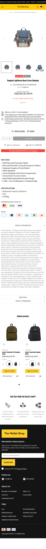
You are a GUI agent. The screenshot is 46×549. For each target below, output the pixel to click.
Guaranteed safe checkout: (11, 202)
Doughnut (25, 87)
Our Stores (27, 495)
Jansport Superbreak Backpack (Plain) (33, 353)
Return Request (29, 509)
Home (10, 12)
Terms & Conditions (9, 516)
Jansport (5, 350)
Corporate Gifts (8, 498)
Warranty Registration (10, 520)
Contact (5, 495)
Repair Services (7, 513)
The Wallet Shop (23, 7)
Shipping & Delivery (30, 513)
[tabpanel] (11, 352)
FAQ (3, 509)
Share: (3, 212)
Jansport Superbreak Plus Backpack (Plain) (11, 353)
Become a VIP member (9, 491)
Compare (8, 376)
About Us (26, 491)
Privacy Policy (21, 469)
